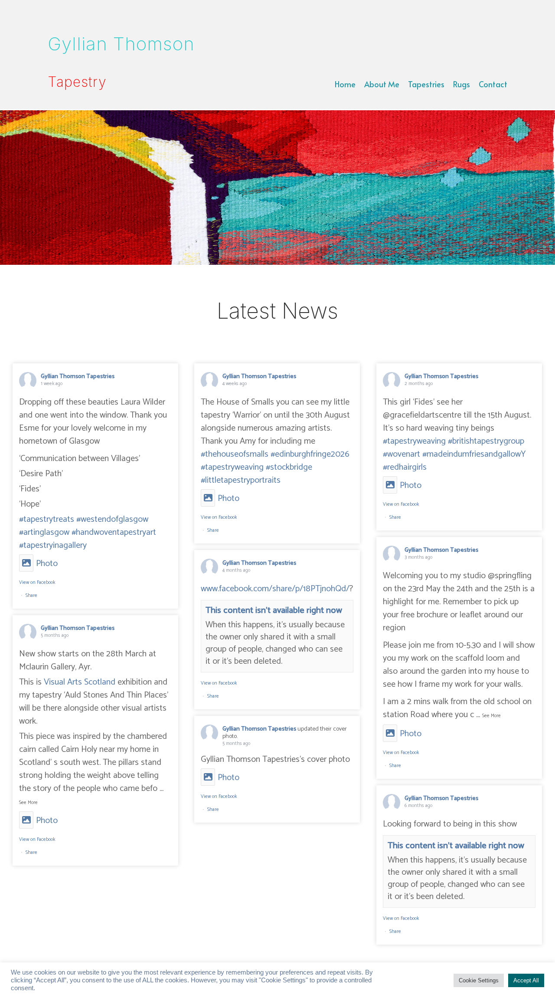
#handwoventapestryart (114, 532)
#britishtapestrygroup (486, 441)
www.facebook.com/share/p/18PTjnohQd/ (275, 589)
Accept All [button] (526, 980)
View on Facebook (37, 582)
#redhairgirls (405, 467)
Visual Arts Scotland (79, 682)
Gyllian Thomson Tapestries (77, 377)
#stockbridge (289, 467)
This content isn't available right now (274, 610)
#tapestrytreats (46, 519)
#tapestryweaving (232, 467)
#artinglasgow (44, 532)
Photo (47, 564)
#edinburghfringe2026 (310, 454)
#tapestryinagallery (53, 545)
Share (31, 595)
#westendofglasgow (112, 519)
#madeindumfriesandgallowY (474, 454)
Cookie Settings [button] (479, 980)
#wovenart (401, 454)
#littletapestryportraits (241, 480)
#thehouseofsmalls (234, 454)
